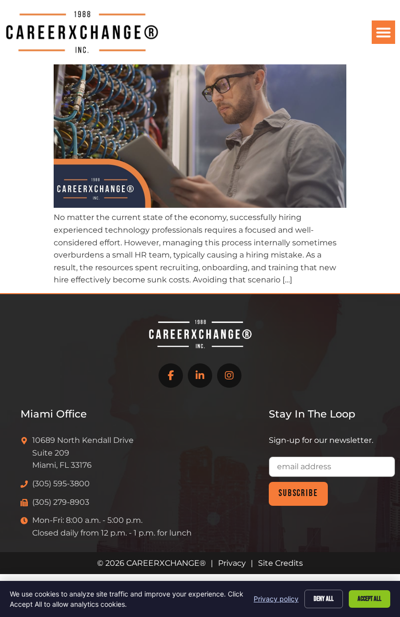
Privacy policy (276, 599)
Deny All (324, 599)
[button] (383, 32)
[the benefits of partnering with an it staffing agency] (200, 205)
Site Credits (280, 563)
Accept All (369, 599)
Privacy (232, 563)
